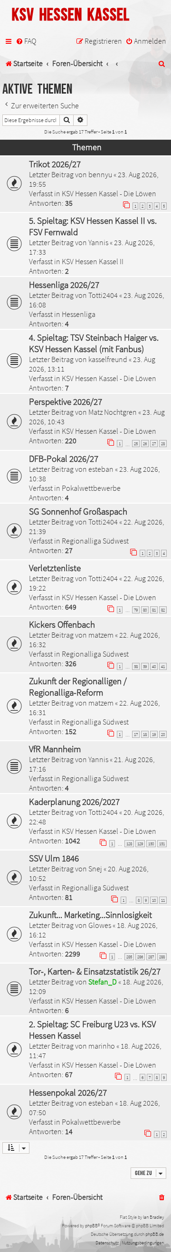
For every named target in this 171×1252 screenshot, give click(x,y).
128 (129, 843)
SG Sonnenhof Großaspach (78, 511)
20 (163, 734)
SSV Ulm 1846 (54, 858)
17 (136, 734)
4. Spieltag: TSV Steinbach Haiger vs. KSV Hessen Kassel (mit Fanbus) (94, 343)
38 (136, 666)
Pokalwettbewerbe (91, 488)
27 (154, 443)
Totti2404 (103, 295)
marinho (101, 1046)
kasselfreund (107, 359)
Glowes (99, 925)
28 (163, 443)
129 (140, 843)
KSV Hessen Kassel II (93, 261)
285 (129, 956)
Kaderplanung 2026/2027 (74, 801)
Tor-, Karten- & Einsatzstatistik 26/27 (95, 971)
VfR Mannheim (55, 749)
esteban (101, 469)
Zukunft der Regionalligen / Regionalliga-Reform (78, 686)
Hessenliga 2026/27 (64, 284)
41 (163, 666)
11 (163, 900)
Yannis (98, 242)
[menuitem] (26, 41)
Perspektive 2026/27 (65, 401)
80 (145, 609)
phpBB (91, 1226)
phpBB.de (154, 1234)
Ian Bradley (153, 1217)
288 (162, 956)
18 (145, 734)
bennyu (100, 174)
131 (162, 843)
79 (136, 609)
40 (154, 666)
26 (145, 443)
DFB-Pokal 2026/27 (63, 458)
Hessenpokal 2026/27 (68, 1092)
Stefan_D (102, 981)
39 (145, 666)
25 (136, 443)
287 (151, 956)
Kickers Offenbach (62, 624)
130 (151, 843)
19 (154, 734)
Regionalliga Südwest (95, 540)
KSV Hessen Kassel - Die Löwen (109, 193)
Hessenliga (78, 314)
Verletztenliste (55, 567)
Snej (95, 868)
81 (154, 609)
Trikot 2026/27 (55, 164)
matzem (101, 635)
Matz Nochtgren (112, 412)
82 (163, 609)
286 (140, 956)
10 (154, 900)
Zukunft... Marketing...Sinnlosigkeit (90, 914)
